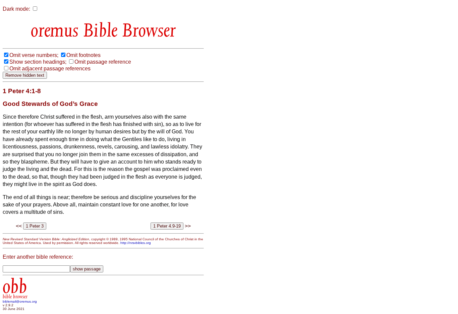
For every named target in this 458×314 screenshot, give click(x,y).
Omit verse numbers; (33, 55)
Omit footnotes (83, 55)
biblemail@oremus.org (20, 301)
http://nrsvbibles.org (135, 243)
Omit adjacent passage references (50, 68)
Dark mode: (16, 9)
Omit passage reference (102, 62)
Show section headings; (37, 62)
